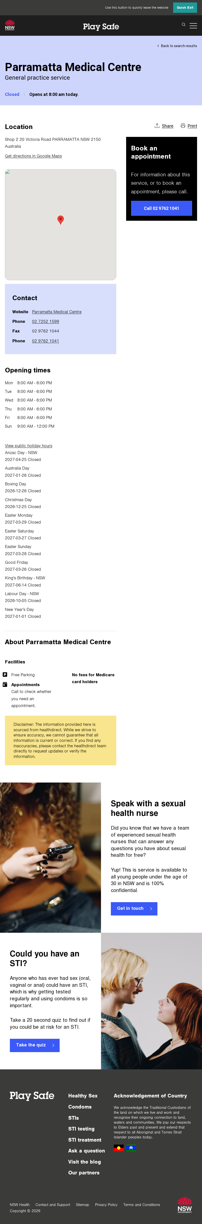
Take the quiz (31, 1045)
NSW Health (20, 1204)
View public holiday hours (28, 445)
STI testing (81, 1128)
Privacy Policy (106, 1204)
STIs (73, 1117)
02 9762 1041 (45, 341)
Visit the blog (84, 1161)
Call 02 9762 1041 (161, 208)
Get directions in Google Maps (33, 156)
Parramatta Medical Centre (57, 311)
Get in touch (130, 909)
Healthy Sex (83, 1095)
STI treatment (84, 1139)
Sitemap (82, 1204)
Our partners (84, 1172)
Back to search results (179, 46)
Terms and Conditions (141, 1204)
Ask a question (86, 1150)
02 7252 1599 (45, 321)
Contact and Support (52, 1204)
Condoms (80, 1106)
